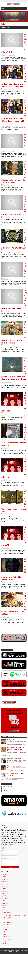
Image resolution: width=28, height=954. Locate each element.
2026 (4, 874)
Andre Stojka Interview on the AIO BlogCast (15, 915)
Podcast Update (25, 269)
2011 (4, 910)
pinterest (16, 4)
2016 (4, 898)
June (5, 929)
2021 (4, 886)
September (7, 922)
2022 (4, 884)
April (5, 934)
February (6, 939)
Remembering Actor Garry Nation (14, 758)
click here (10, 845)
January (6, 941)
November (7, 917)
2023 (4, 881)
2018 (4, 893)
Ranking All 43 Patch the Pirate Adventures (17, 740)
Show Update (25, 139)
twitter (11, 4)
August (6, 924)
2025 (4, 877)
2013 (4, 905)
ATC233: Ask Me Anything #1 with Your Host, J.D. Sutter (15, 774)
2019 (4, 891)
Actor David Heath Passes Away (14, 766)
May (5, 931)
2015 (4, 900)
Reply (3, 54)
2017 (4, 896)
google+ (14, 4)
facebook (8, 4)
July (5, 927)
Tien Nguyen (16, 951)
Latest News (6, 27)
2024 (4, 879)
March (6, 936)
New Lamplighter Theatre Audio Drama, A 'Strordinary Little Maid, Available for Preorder (16, 749)
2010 (4, 943)
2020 (4, 888)
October (6, 919)
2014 (4, 903)
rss (19, 4)
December (7, 912)
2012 (4, 908)
